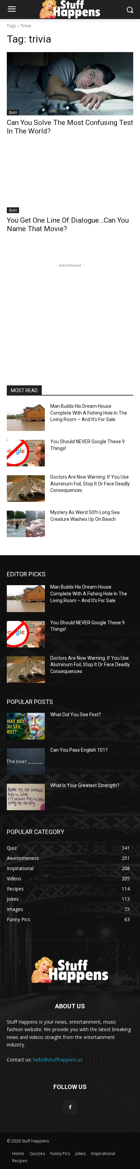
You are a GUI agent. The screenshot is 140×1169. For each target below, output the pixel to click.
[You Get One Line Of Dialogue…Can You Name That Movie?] (70, 181)
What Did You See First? (75, 714)
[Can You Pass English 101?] (26, 761)
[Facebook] (69, 1107)
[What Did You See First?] (26, 726)
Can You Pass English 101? (79, 750)
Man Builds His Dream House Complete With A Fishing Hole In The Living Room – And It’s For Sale (88, 412)
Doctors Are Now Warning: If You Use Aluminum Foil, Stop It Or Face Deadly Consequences (90, 483)
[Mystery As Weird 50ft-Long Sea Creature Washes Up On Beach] (26, 524)
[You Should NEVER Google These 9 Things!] (26, 453)
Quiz (13, 112)
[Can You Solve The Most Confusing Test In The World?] (70, 83)
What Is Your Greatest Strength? (84, 785)
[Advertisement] (70, 311)
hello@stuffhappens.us (58, 1059)
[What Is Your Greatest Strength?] (26, 797)
